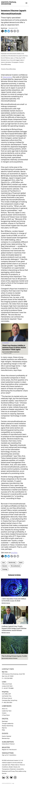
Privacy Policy (15, 771)
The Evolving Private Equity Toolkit (14, 656)
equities (14, 553)
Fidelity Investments (14, 352)
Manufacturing (12, 562)
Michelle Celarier (6, 603)
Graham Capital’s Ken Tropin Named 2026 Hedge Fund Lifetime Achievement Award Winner (14, 628)
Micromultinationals (15, 566)
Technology (4, 569)
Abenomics (7, 77)
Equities (21, 562)
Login (13, 783)
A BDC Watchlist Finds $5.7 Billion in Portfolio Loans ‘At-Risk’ (14, 600)
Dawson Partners (13, 658)
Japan (3, 562)
